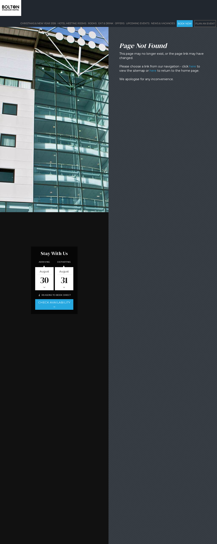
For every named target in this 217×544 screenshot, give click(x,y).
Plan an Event (205, 23)
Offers (119, 23)
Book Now (185, 23)
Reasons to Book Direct (56, 295)
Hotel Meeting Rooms (72, 23)
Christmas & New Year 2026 (38, 23)
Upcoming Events (137, 23)
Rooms (92, 23)
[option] (106, 106)
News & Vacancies (163, 23)
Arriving (44, 262)
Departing (64, 262)
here (192, 66)
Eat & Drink (105, 23)
